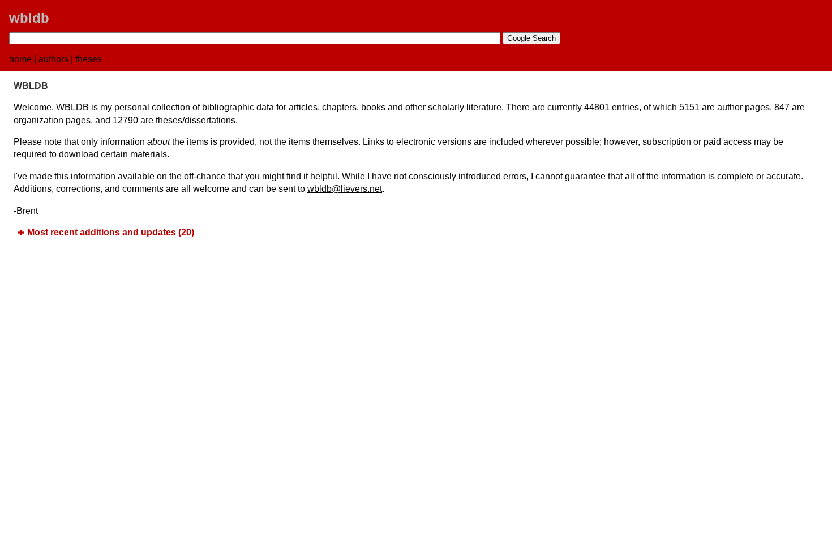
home (20, 59)
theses (88, 59)
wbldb (29, 17)
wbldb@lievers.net (344, 189)
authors (53, 59)
